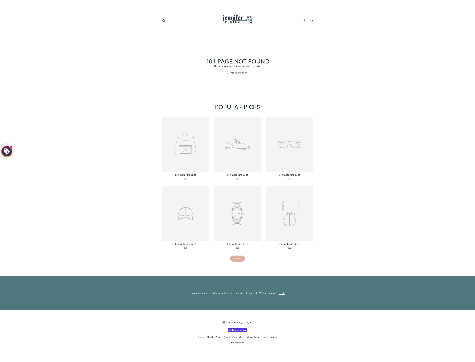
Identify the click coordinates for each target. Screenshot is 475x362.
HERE (282, 293)
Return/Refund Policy (234, 337)
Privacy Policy (252, 337)
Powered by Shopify (237, 342)
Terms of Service (269, 337)
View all (237, 258)
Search (201, 337)
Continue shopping (237, 72)
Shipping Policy (214, 337)
